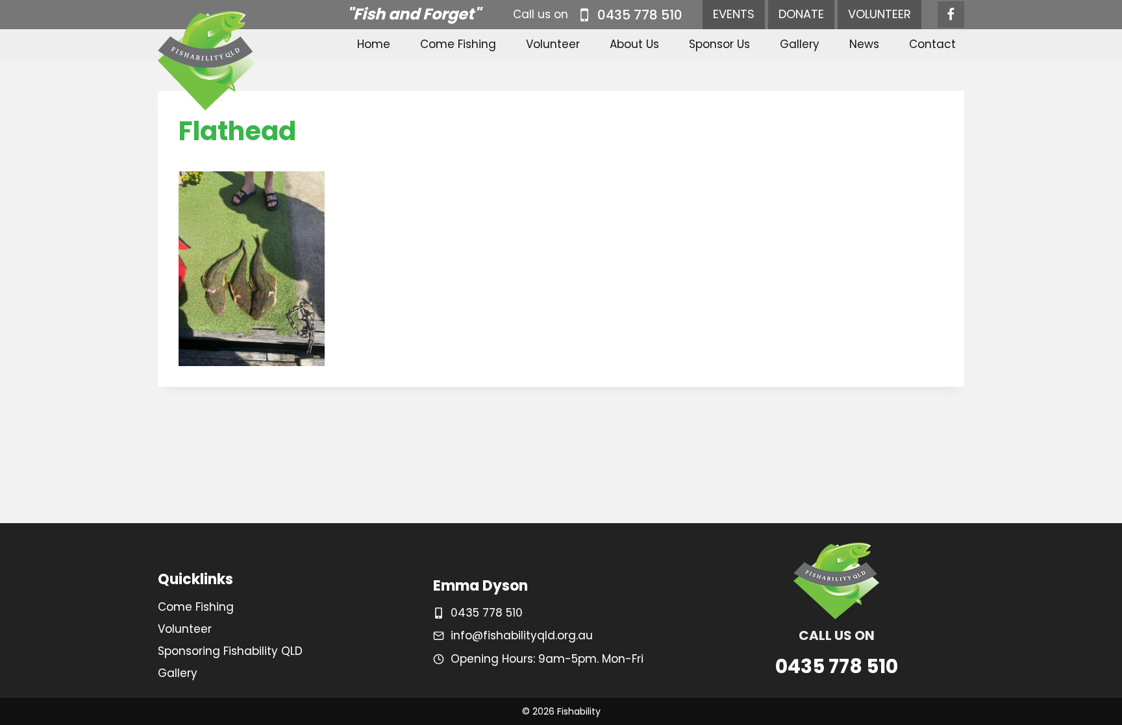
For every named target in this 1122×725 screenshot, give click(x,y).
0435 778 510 (487, 613)
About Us (634, 44)
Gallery (799, 44)
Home (373, 44)
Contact (932, 44)
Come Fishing (458, 44)
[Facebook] (951, 14)
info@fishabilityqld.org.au (522, 635)
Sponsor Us (719, 44)
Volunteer (553, 44)
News (864, 44)
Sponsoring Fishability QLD (230, 651)
